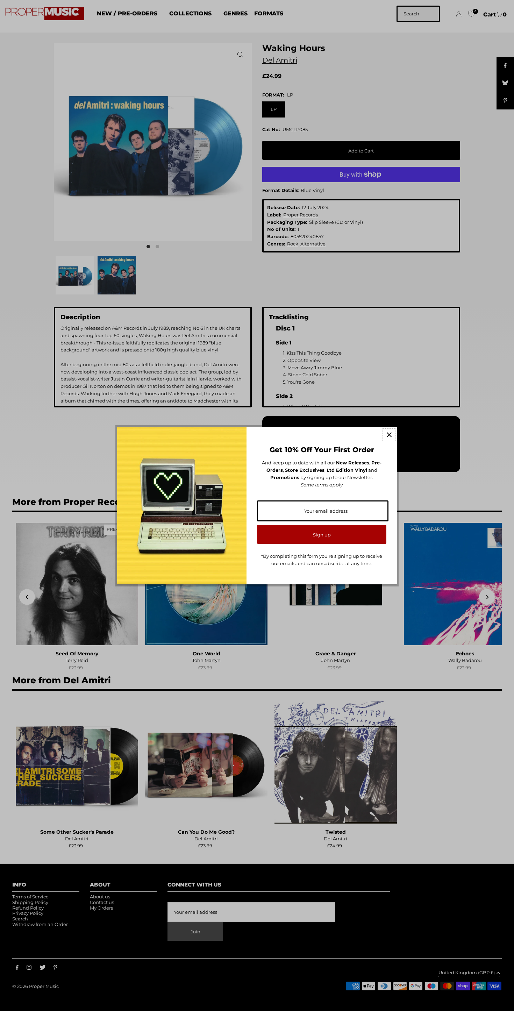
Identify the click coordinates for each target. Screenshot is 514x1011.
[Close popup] (389, 435)
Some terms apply (322, 484)
